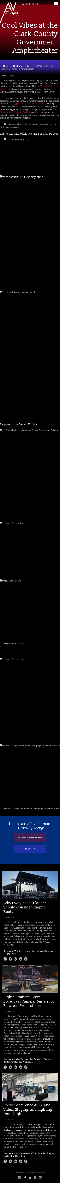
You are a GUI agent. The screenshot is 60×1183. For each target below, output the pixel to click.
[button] (5, 959)
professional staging (21, 1130)
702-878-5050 (31, 4)
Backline (27, 112)
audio (38, 1127)
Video (37, 112)
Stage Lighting (15, 112)
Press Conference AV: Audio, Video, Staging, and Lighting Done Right (27, 1109)
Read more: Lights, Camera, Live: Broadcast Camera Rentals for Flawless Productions (27, 1060)
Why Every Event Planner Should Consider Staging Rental (24, 907)
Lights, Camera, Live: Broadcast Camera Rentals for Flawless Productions (28, 1001)
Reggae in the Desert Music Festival (28, 103)
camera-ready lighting (45, 1130)
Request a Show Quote (30, 837)
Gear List (30, 849)
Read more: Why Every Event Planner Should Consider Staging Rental (28, 952)
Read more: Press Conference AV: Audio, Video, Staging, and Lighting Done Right (28, 1154)
